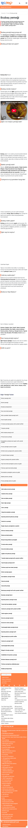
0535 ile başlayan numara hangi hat (10, 803)
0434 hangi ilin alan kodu (7, 743)
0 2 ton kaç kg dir (6, 749)
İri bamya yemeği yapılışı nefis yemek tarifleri (12, 424)
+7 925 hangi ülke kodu (7, 805)
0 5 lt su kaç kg (5, 740)
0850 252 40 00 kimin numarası (9, 750)
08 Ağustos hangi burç (7, 799)
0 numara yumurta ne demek (8, 807)
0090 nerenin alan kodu (7, 752)
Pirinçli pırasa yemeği (6, 436)
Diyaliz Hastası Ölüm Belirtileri (6, 689)
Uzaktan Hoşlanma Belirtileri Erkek (19, 702)
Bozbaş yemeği (13, 13)
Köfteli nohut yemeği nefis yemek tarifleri (11, 451)
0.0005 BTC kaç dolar (7, 769)
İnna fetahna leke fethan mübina (7, 719)
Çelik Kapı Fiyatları (6, 824)
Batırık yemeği (4, 402)
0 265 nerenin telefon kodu (8, 789)
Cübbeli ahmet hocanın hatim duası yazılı (20, 690)
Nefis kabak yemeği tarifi (7, 432)
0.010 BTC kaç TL (6, 760)
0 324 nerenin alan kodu (7, 772)
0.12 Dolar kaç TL (6, 765)
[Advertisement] (14, 60)
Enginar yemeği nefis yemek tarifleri (10, 459)
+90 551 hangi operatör (7, 778)
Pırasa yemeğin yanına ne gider (9, 446)
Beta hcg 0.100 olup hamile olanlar (6, 692)
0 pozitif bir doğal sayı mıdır (8, 747)
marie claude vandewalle (21, 713)
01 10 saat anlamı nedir (7, 780)
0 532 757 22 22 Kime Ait (7, 787)
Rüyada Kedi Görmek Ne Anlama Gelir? (10, 735)
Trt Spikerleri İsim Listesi (21, 700)
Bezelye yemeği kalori (6, 407)
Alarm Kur (3, 700)
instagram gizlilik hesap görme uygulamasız (7, 709)
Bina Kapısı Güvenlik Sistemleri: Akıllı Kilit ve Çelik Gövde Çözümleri (14, 731)
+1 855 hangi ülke (6, 785)
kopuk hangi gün (19, 708)
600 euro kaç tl (18, 706)
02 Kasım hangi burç (6, 783)
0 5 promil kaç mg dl (6, 781)
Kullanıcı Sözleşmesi (6, 679)
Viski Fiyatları (5, 826)
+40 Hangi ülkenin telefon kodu (9, 758)
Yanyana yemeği (5, 428)
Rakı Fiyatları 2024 (5, 694)
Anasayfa (3, 13)
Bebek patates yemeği (6, 476)
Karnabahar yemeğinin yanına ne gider (10, 472)
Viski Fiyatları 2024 (5, 696)
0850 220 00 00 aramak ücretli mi (9, 809)
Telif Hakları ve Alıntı (6, 681)
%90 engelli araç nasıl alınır (8, 776)
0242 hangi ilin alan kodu (7, 814)
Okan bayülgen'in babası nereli (7, 715)
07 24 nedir (4, 812)
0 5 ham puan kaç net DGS (8, 801)
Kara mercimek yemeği (6, 411)
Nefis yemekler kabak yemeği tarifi (9, 415)
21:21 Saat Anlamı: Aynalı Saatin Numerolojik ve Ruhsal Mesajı (14, 738)
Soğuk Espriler (4, 698)
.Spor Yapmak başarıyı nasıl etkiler (10, 790)
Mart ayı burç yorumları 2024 (20, 697)
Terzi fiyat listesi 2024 (6, 706)
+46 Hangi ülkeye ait (6, 818)
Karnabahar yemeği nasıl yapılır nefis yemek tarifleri (12, 441)
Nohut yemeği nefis (6, 398)
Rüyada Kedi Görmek (6, 7)
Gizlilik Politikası (5, 677)
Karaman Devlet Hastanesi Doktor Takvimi (7, 722)
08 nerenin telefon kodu (7, 792)
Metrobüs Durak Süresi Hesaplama (20, 694)
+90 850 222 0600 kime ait (8, 770)
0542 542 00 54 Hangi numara (8, 741)
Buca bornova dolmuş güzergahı (6, 712)
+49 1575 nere (5, 794)
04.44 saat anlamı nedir (7, 816)
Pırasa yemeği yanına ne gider (8, 481)
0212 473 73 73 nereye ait (7, 756)
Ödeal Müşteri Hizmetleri (7, 733)
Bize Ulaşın (4, 682)
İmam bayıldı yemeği (6, 419)
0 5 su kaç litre (5, 796)
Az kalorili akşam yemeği (7, 455)
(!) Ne (3, 798)
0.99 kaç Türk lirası (6, 745)
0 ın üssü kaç (5, 754)
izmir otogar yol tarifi (20, 709)
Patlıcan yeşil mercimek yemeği (9, 468)
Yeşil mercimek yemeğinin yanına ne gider (11, 463)
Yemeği (8, 13)
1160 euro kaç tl (18, 711)
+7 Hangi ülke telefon (7, 761)
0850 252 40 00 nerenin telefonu (9, 763)
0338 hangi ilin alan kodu (7, 767)
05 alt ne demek (5, 774)
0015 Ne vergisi (5, 810)
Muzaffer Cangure (19, 688)
